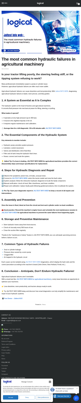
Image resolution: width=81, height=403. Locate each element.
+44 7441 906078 (14, 329)
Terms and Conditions (8, 344)
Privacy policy (6, 350)
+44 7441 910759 (17, 331)
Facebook (4, 365)
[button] (50, 382)
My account (5, 338)
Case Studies (5, 353)
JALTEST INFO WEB (33, 262)
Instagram (4, 374)
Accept (10, 397)
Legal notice (5, 347)
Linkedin (4, 368)
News (44, 304)
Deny (27, 397)
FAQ (2, 356)
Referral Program (7, 341)
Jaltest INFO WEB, (62, 91)
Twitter (3, 371)
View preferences (43, 397)
